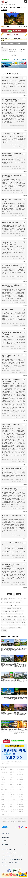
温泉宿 (25, 625)
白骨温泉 (2, 784)
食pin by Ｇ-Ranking (21, 821)
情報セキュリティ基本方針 (7, 862)
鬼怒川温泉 (3, 782)
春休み (17, 613)
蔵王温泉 (2, 777)
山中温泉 (21, 789)
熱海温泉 (21, 811)
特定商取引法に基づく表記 (16, 859)
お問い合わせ (4, 850)
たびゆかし (8, 821)
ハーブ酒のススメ (13, 822)
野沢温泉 (21, 782)
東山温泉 (21, 774)
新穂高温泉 (12, 794)
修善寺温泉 (21, 786)
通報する (25, 95)
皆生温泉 (11, 801)
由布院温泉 (12, 811)
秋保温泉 (11, 774)
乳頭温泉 (11, 772)
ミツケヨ (3, 821)
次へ (18, 594)
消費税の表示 (12, 850)
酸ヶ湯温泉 (3, 806)
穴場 (9, 616)
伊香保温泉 (3, 779)
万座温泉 (11, 779)
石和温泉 (15, 611)
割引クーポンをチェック (15, 34)
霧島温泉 (21, 804)
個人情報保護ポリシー (6, 856)
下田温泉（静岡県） (4, 789)
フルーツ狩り (10, 613)
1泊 (25, 619)
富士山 (23, 622)
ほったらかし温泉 (6, 625)
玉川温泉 (11, 806)
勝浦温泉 (21, 796)
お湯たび (16, 818)
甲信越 (4, 608)
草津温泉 (21, 777)
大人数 (20, 619)
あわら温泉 (3, 791)
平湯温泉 (2, 794)
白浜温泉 (11, 796)
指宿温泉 (2, 814)
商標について (17, 862)
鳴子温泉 (21, 772)
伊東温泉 (11, 786)
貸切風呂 (15, 616)
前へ (10, 594)
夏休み (4, 616)
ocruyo (12, 818)
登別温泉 (11, 769)
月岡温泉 (11, 784)
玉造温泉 (2, 801)
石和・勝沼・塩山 (18, 608)
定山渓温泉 (3, 769)
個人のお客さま (5, 833)
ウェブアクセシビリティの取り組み (9, 853)
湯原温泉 (21, 801)
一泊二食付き (5, 627)
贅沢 (18, 622)
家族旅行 (13, 627)
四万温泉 (21, 779)
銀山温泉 (11, 777)
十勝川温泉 (21, 769)
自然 (3, 613)
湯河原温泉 (3, 786)
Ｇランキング (3, 818)
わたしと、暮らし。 (22, 818)
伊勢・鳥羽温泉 (13, 809)
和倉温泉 (11, 789)
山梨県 (9, 608)
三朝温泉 (21, 799)
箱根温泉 (2, 809)
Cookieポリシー (5, 859)
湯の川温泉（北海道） (4, 773)
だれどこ (8, 818)
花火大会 (19, 625)
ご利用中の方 (5, 845)
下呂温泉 (21, 791)
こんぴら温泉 (12, 799)
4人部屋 (4, 630)
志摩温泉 (21, 809)
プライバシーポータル (17, 856)
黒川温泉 (11, 804)
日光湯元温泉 (22, 806)
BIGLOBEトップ (5, 865)
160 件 (25, 26)
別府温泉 (2, 804)
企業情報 (4, 841)
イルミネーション (10, 622)
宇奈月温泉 (12, 791)
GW (3, 619)
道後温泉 (2, 799)
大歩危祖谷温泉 (4, 811)
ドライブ (22, 611)
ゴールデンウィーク (11, 619)
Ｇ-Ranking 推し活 (14, 821)
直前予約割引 (23, 616)
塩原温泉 (11, 782)
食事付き (20, 627)
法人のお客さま (5, 837)
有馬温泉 (2, 796)
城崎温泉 (21, 794)
